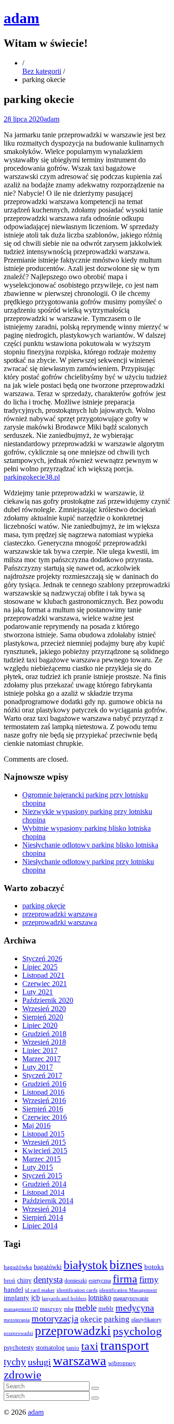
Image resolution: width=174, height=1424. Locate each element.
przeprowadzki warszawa (59, 914)
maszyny (51, 1308)
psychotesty (19, 1347)
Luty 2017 (37, 1067)
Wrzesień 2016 (44, 1100)
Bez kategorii (41, 71)
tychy (15, 1361)
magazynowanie (130, 1299)
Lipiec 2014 (40, 1226)
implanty (16, 1298)
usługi (39, 1362)
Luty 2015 (37, 1167)
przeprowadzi (18, 1333)
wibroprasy (122, 1363)
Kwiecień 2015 (44, 1151)
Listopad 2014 (43, 1192)
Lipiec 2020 (40, 1025)
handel (13, 1289)
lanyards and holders (64, 1298)
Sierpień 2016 (42, 1109)
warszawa (79, 1360)
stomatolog (50, 1347)
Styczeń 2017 (42, 1075)
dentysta (48, 1279)
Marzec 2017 (41, 1059)
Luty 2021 (37, 992)
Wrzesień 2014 (44, 1209)
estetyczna (100, 1281)
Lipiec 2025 (40, 967)
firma (125, 1278)
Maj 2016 (36, 1125)
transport (124, 1345)
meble (86, 1308)
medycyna (135, 1307)
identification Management (128, 1290)
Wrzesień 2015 (44, 1142)
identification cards (77, 1290)
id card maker (40, 1290)
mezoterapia (17, 1319)
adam (21, 18)
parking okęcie (43, 906)
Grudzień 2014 (44, 1184)
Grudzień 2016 (44, 1084)
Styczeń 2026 (42, 958)
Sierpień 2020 (42, 1017)
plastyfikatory (146, 1319)
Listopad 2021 (43, 975)
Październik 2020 (47, 1000)
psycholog (137, 1331)
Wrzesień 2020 (44, 1009)
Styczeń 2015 (42, 1176)
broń (9, 1280)
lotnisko (99, 1298)
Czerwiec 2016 (44, 1117)
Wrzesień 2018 (44, 1042)
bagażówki (48, 1267)
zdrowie (22, 1374)
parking (116, 1319)
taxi (89, 1346)
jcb (35, 1298)
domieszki (75, 1280)
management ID (21, 1309)
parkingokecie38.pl (32, 477)
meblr (106, 1308)
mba (68, 1309)
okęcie (91, 1319)
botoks (154, 1266)
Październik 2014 (47, 1201)
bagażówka (18, 1267)
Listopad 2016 (43, 1092)
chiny (24, 1280)
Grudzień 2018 (44, 1034)
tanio (72, 1348)
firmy (149, 1279)
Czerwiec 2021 (44, 984)
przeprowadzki (73, 1331)
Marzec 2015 (41, 1159)
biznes (126, 1264)
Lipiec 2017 (40, 1050)
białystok (86, 1265)
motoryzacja (55, 1318)
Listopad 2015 (43, 1134)
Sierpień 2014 (42, 1217)
